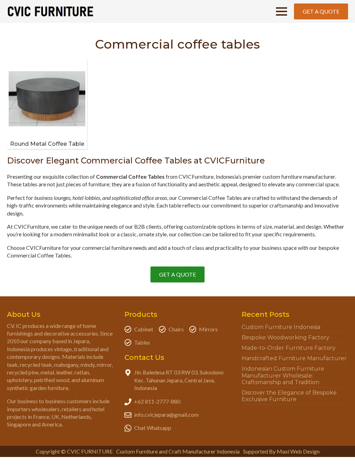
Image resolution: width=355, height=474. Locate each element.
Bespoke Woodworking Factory (285, 337)
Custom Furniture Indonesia (281, 327)
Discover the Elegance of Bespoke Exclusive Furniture (289, 396)
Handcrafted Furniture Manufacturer (294, 358)
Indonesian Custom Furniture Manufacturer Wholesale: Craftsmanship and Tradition (283, 375)
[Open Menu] (281, 11)
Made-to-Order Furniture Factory (289, 348)
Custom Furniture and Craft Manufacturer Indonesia (178, 451)
